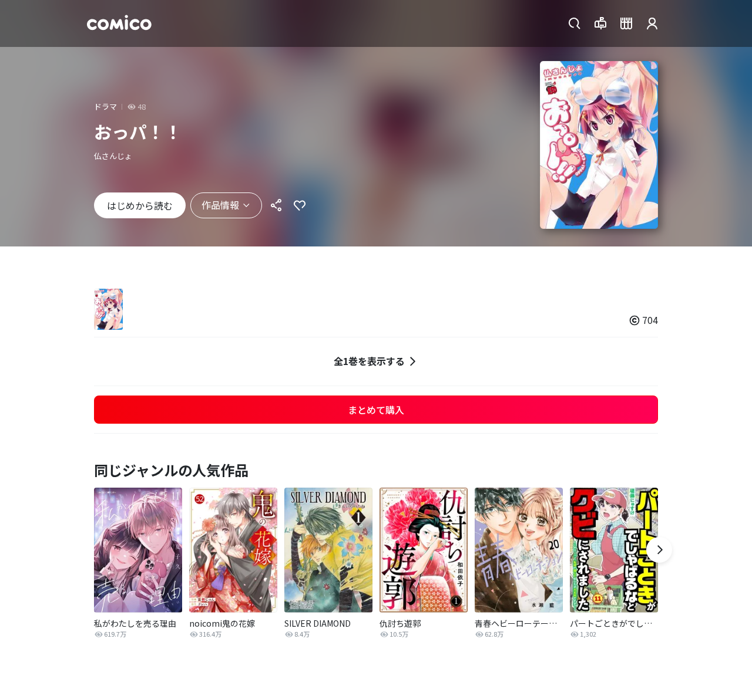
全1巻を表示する (369, 361)
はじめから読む (140, 205)
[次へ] (659, 550)
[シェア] (276, 205)
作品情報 (220, 205)
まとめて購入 (376, 410)
